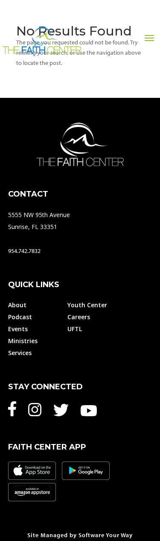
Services (20, 353)
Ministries (23, 341)
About (17, 305)
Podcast (20, 317)
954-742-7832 (134, 58)
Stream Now (78, 58)
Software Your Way (106, 535)
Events (18, 329)
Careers (78, 317)
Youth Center (87, 305)
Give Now (27, 58)
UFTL (74, 329)
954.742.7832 (24, 251)
